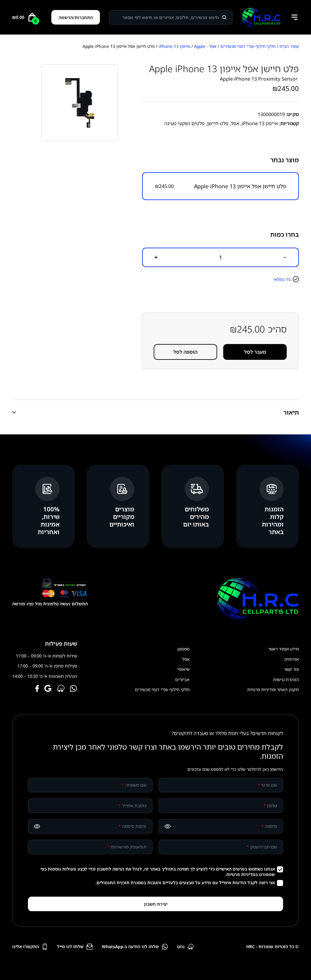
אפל (235, 123)
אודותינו (291, 659)
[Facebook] (37, 689)
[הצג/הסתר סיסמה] (168, 826)
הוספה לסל (185, 352)
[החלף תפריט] (294, 17)
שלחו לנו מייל (70, 946)
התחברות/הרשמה (76, 17)
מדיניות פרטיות (240, 874)
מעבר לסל (255, 352)
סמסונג (183, 649)
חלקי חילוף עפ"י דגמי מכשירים (247, 46)
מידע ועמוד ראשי (283, 649)
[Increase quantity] (156, 257)
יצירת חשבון (155, 904)
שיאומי (183, 669)
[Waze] (61, 689)
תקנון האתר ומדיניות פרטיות (273, 689)
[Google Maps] (48, 689)
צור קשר (291, 669)
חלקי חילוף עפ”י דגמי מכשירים (162, 689)
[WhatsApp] (73, 689)
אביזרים (182, 679)
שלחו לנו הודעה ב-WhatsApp (130, 946)
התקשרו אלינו (25, 946)
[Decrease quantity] (285, 257)
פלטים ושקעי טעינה (184, 123)
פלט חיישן (217, 123)
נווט (181, 946)
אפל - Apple (205, 46)
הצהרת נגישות (286, 679)
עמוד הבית (289, 46)
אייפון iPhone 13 (174, 46)
